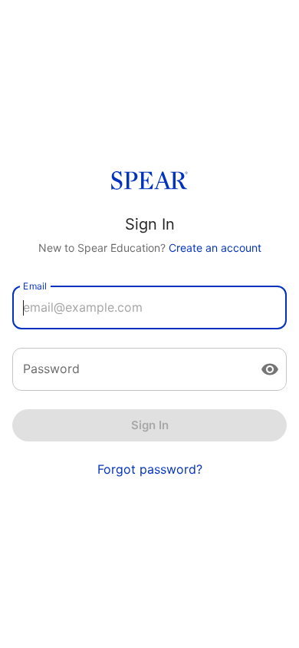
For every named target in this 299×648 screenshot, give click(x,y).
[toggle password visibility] (270, 369)
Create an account (215, 247)
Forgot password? (149, 469)
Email (35, 285)
